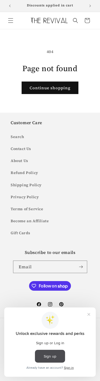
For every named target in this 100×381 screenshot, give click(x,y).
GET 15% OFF (50, 209)
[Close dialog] (96, 173)
